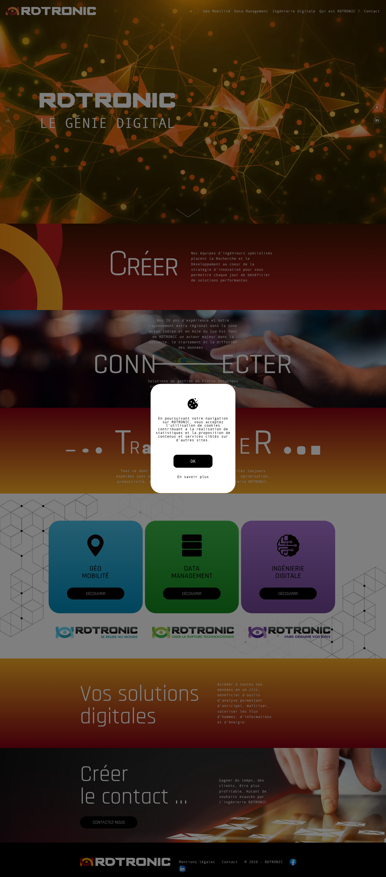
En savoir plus (193, 477)
